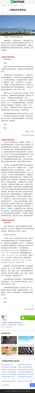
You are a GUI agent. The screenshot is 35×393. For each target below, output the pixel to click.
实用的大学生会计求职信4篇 (25, 374)
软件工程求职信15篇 (7, 364)
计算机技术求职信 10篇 (8, 376)
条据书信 (15, 5)
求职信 (22, 5)
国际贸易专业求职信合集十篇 (13, 381)
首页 (9, 5)
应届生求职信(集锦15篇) (24, 364)
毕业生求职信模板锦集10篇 (25, 372)
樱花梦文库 (15, 391)
